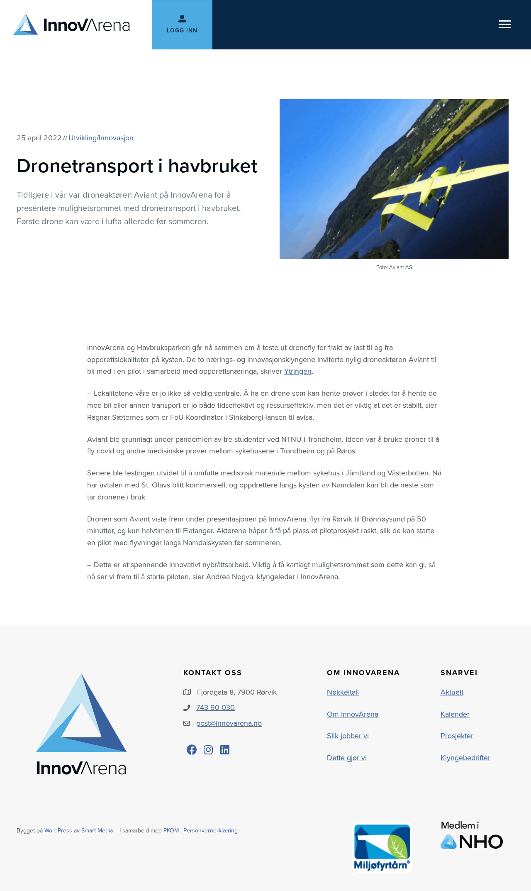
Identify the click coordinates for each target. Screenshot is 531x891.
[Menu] (504, 24)
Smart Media (97, 830)
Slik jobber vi (348, 735)
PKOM (171, 830)
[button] (191, 750)
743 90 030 (215, 707)
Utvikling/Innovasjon (101, 137)
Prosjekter (457, 735)
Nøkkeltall (343, 692)
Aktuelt (452, 692)
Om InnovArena (352, 714)
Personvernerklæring (210, 830)
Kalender (455, 714)
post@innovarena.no (229, 723)
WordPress (58, 830)
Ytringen (298, 371)
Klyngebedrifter (465, 757)
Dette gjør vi (347, 757)
